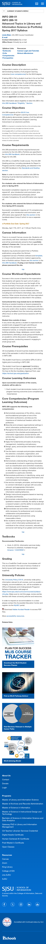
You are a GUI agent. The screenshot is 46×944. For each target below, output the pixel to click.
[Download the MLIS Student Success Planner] (18, 643)
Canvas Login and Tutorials (28, 51)
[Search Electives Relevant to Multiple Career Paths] (18, 713)
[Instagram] (21, 904)
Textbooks (6, 51)
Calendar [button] (37, 3)
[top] (3, 773)
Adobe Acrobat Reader (21, 609)
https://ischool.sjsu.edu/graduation (15, 373)
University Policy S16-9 (14, 580)
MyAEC (17, 605)
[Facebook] (4, 904)
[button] (42, 3)
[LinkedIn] (29, 904)
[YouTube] (37, 904)
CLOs (4, 53)
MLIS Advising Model (12, 761)
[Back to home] (23, 889)
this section (30, 215)
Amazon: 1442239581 (15, 550)
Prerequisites (7, 58)
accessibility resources (15, 616)
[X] (12, 904)
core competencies (18, 74)
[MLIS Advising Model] (18, 747)
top (23, 269)
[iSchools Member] (9, 938)
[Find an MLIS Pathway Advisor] (18, 683)
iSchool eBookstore (25, 53)
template (38, 256)
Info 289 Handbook (12, 154)
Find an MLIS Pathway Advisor (16, 696)
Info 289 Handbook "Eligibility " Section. (17, 103)
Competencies (8, 55)
